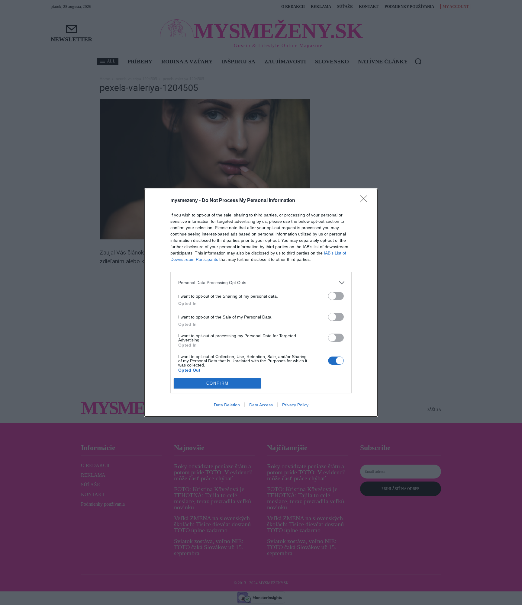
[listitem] (261, 283)
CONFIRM (217, 383)
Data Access (261, 404)
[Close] (365, 200)
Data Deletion (227, 404)
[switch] (336, 296)
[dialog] (261, 302)
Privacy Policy (295, 404)
